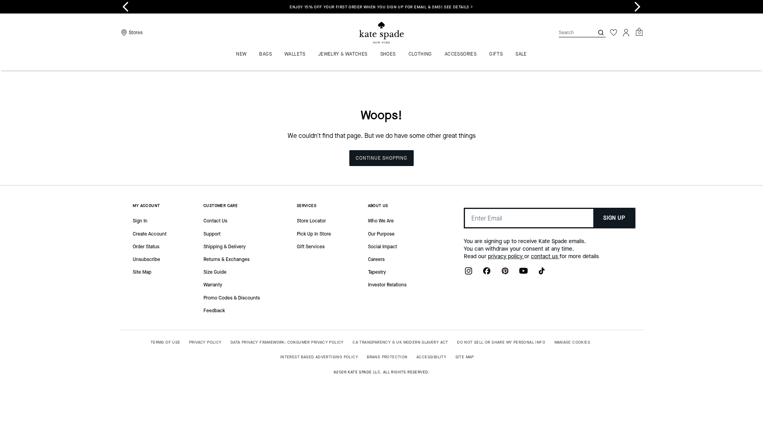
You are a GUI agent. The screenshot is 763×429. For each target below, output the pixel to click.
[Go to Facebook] (487, 273)
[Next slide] (637, 6)
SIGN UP (614, 218)
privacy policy (506, 256)
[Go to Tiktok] (541, 273)
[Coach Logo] (381, 33)
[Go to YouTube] (523, 273)
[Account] (626, 32)
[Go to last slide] (125, 6)
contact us (545, 256)
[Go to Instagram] (468, 273)
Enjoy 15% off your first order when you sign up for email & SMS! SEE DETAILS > (381, 7)
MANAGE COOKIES (572, 342)
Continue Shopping (381, 158)
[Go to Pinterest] (505, 273)
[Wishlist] (613, 32)
